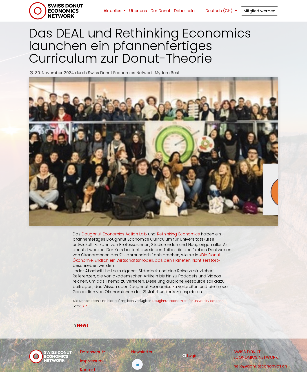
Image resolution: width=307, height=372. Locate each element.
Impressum (91, 361)
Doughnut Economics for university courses (187, 301)
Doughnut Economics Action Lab (114, 234)
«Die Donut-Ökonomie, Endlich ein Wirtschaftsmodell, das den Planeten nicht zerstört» (148, 257)
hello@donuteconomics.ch (260, 366)
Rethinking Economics (178, 234)
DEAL (85, 306)
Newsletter (142, 352)
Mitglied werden (259, 11)
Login (192, 355)
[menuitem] (115, 10)
